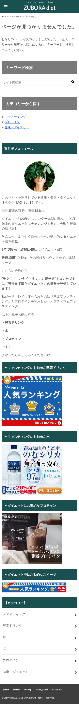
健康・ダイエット (17, 127)
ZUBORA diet (40, 7)
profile (6, 689)
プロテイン (12, 122)
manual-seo (57, 689)
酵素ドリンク (12, 625)
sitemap (27, 689)
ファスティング (15, 116)
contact (16, 689)
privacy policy (41, 689)
